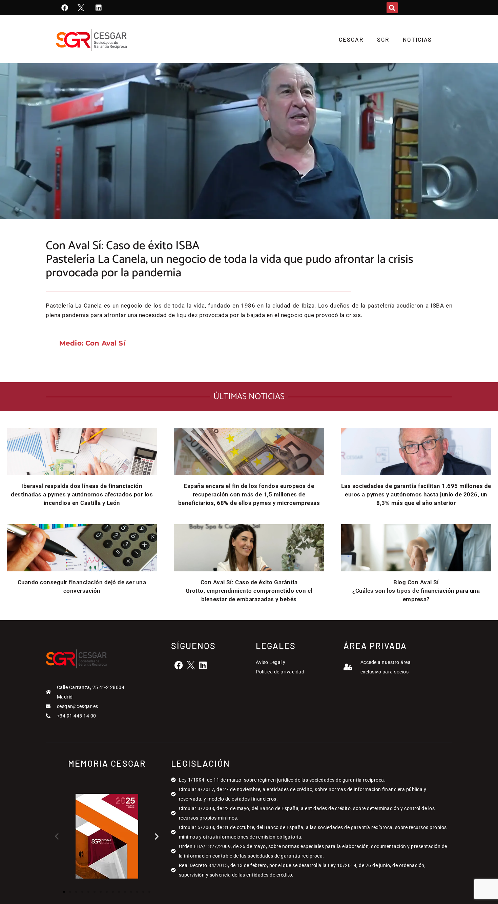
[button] (392, 7)
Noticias (417, 39)
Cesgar (351, 39)
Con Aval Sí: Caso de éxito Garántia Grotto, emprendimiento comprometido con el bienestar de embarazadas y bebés (249, 591)
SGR (383, 39)
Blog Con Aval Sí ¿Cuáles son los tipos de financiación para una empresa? (416, 591)
